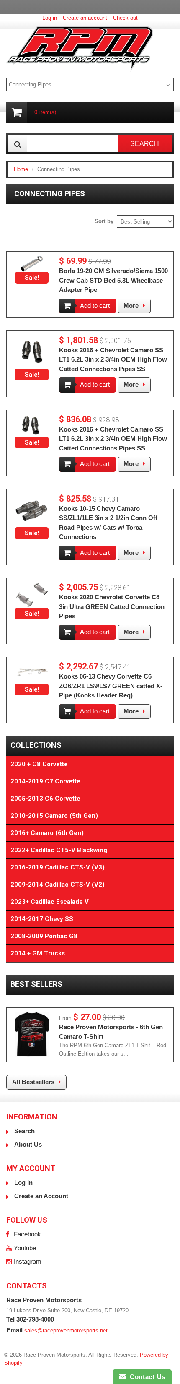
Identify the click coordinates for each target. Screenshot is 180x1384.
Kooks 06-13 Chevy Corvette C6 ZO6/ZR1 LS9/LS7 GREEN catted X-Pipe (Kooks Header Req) (110, 686)
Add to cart (95, 305)
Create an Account (41, 1195)
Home (21, 169)
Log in (49, 18)
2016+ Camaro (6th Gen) (47, 833)
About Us (28, 1144)
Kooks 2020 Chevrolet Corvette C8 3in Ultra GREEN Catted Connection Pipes (112, 606)
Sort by (104, 221)
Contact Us (145, 1376)
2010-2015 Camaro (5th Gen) (54, 815)
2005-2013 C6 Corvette (45, 798)
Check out (125, 18)
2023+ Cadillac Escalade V (49, 901)
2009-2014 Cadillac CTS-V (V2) (57, 884)
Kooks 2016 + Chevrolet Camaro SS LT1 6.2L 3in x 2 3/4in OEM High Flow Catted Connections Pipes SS (113, 359)
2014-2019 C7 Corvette (45, 781)
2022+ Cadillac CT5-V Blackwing (58, 850)
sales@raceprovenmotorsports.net (66, 1330)
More (131, 305)
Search (24, 1130)
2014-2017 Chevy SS (41, 919)
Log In (23, 1182)
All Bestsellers (33, 1081)
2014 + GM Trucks (37, 953)
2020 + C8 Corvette (39, 764)
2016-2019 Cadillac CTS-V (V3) (57, 867)
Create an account (85, 18)
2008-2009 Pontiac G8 (43, 936)
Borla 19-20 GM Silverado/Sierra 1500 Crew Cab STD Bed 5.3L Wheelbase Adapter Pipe (113, 280)
